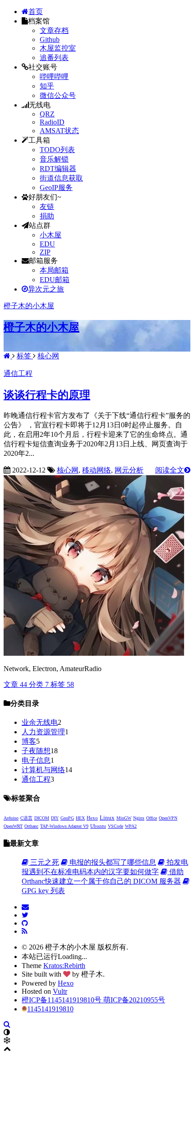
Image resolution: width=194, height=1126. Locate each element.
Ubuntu (98, 826)
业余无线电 (40, 722)
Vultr (60, 991)
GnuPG (67, 818)
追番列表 (54, 57)
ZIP (45, 252)
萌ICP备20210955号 (134, 1000)
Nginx (138, 818)
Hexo (92, 817)
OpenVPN (168, 818)
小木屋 (50, 235)
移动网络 (96, 470)
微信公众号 (58, 95)
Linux (107, 818)
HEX (80, 818)
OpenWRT (13, 826)
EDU (47, 244)
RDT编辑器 (58, 168)
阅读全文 (169, 470)
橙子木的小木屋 (29, 306)
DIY (55, 818)
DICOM (41, 818)
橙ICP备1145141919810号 (62, 1000)
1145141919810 (50, 1009)
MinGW (123, 818)
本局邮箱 (54, 270)
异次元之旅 (46, 289)
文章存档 (54, 30)
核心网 (48, 356)
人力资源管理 (43, 732)
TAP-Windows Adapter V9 (64, 826)
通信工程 (18, 373)
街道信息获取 (61, 178)
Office (151, 818)
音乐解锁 (54, 159)
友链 (47, 206)
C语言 (26, 818)
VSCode (115, 826)
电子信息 (36, 760)
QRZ (47, 114)
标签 (25, 356)
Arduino (11, 818)
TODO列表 (57, 149)
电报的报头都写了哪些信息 (112, 862)
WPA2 (131, 826)
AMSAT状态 (59, 130)
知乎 (47, 86)
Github (50, 39)
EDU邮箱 (54, 279)
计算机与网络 (43, 770)
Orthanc (31, 826)
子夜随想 (36, 751)
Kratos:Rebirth (64, 965)
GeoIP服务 (56, 187)
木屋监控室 (58, 48)
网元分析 (129, 470)
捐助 (47, 216)
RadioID (52, 122)
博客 (29, 741)
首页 (35, 11)
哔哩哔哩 (54, 76)
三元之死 (43, 862)
